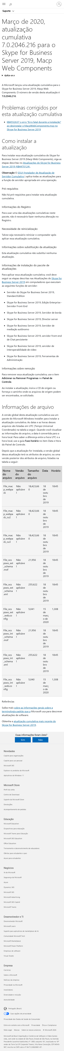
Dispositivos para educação (14, 828)
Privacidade (35, 1025)
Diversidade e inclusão (12, 995)
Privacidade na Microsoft (13, 985)
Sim (23, 739)
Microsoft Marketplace (12, 941)
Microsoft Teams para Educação (16, 833)
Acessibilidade (9, 999)
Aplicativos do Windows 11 (14, 775)
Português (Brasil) (15, 1008)
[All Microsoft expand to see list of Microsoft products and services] (4, 4)
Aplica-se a (9, 75)
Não (40, 739)
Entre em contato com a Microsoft (16, 1025)
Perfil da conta (9, 789)
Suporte (6, 10)
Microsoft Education (11, 823)
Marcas (17, 1030)
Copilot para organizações (13, 755)
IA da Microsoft (9, 872)
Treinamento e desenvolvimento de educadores (21, 848)
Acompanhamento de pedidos (15, 809)
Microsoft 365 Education (13, 838)
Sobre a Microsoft (10, 975)
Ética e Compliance (49, 1025)
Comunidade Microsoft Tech (14, 936)
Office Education (10, 843)
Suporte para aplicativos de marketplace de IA (21, 931)
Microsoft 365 (9, 765)
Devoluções (8, 804)
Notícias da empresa (11, 980)
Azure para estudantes (12, 858)
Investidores (8, 990)
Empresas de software (12, 951)
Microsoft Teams (10, 907)
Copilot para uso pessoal (13, 760)
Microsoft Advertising (12, 897)
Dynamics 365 (9, 887)
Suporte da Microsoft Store (14, 799)
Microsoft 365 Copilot (12, 902)
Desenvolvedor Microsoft (13, 921)
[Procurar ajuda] (11, 4)
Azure (6, 882)
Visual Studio (9, 956)
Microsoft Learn (10, 926)
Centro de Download (11, 794)
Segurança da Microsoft (13, 877)
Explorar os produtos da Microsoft (16, 770)
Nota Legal (8, 1030)
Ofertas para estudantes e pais (15, 853)
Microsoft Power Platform (13, 946)
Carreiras (7, 970)
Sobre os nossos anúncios (31, 1030)
